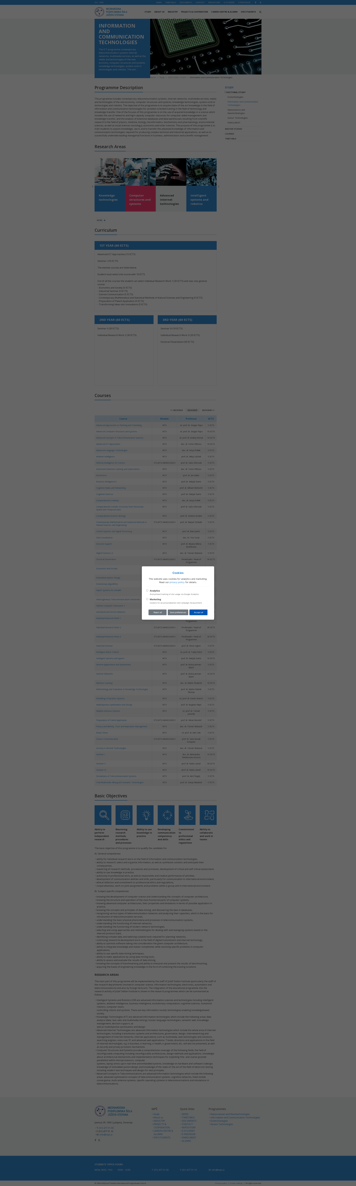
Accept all (198, 612)
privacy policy (177, 582)
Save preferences (178, 612)
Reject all (158, 612)
